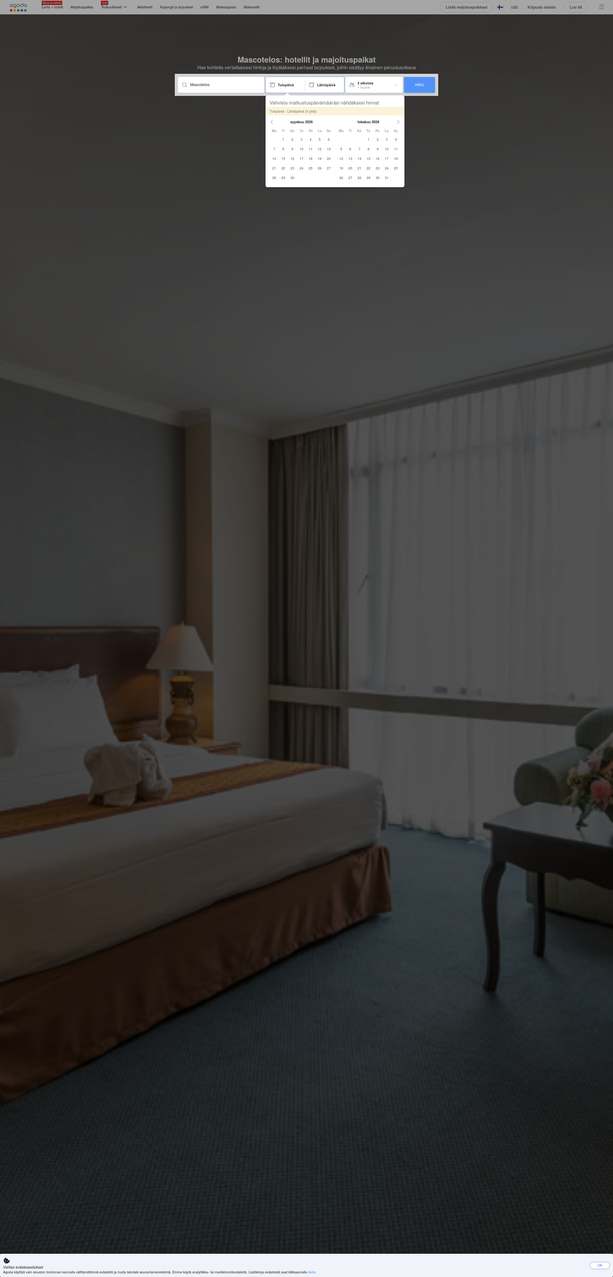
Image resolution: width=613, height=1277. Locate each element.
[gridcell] (283, 139)
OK (600, 1265)
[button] (272, 122)
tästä (311, 1272)
